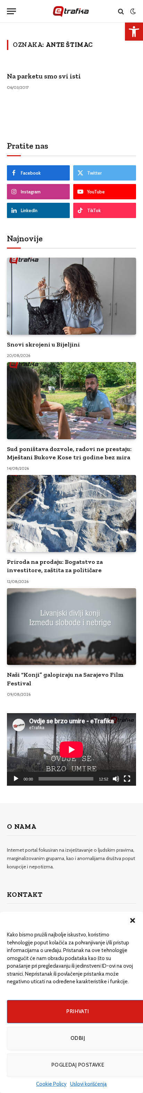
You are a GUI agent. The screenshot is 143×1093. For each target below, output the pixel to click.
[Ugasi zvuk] (115, 778)
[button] (132, 920)
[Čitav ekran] (127, 778)
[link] (134, 32)
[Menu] (11, 11)
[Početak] (15, 778)
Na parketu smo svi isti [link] (44, 76)
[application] (71, 749)
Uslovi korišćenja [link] (88, 1084)
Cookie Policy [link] (51, 1084)
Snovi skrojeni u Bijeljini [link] (43, 344)
